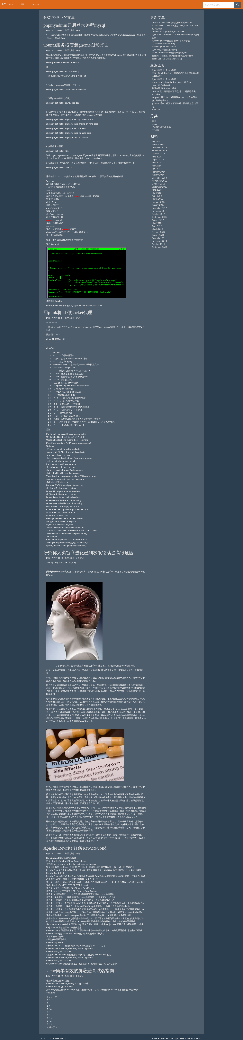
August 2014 (158, 160)
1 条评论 (80, 976)
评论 (78, 30)
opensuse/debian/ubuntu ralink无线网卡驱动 (172, 56)
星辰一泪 (156, 73)
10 (50, 1009)
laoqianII (155, 97)
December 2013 (159, 178)
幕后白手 (156, 88)
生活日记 (156, 130)
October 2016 (158, 154)
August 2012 (158, 220)
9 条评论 (80, 558)
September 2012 (159, 217)
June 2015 (157, 157)
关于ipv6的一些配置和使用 (164, 50)
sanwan (155, 91)
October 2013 (158, 184)
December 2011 (159, 238)
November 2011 (159, 241)
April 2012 (157, 226)
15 (50, 1024)
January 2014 (158, 175)
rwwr (154, 85)
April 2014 (157, 169)
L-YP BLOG (60, 1038)
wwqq (154, 82)
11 (50, 1012)
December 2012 (159, 208)
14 (50, 1021)
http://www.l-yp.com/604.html (87, 306)
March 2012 (157, 229)
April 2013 (157, 196)
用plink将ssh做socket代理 (67, 312)
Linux (154, 124)
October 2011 (158, 244)
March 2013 (157, 199)
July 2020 (156, 142)
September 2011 (159, 247)
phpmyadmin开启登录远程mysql (74, 25)
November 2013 (159, 181)
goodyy (155, 103)
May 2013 (156, 193)
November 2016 (159, 151)
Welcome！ (36, 4)
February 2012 (158, 232)
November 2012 (159, 211)
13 (50, 1018)
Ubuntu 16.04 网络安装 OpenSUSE (168, 32)
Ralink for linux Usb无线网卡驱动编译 (169, 53)
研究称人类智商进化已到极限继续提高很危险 (88, 552)
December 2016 (159, 148)
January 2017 (158, 145)
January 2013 (158, 205)
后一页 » (53, 1027)
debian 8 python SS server (164, 47)
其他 (72, 30)
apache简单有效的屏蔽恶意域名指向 (78, 970)
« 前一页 (53, 997)
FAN (154, 110)
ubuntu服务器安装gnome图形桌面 (76, 45)
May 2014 (156, 166)
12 (50, 1015)
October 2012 (158, 214)
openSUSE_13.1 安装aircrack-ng (167, 59)
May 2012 (156, 223)
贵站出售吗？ (158, 70)
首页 (22, 4)
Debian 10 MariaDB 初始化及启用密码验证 (172, 23)
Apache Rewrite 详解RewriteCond (74, 848)
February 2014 (158, 172)
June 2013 (157, 190)
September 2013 (159, 187)
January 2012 (158, 235)
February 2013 (158, 202)
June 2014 (157, 163)
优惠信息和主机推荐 (161, 127)
